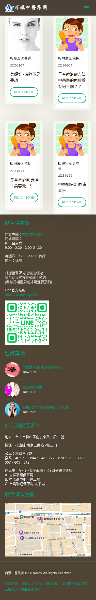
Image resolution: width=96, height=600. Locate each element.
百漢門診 (68, 15)
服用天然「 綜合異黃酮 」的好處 (46, 407)
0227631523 (32, 234)
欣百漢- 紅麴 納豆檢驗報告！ (43, 367)
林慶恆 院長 (70, 58)
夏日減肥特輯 (32, 387)
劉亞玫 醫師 (22, 58)
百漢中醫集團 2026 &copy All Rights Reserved (38, 572)
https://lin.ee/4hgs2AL (22, 294)
